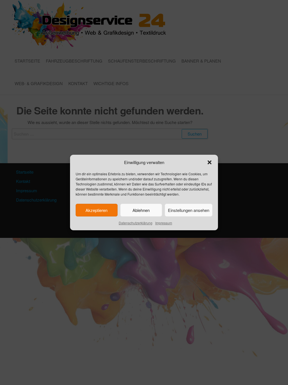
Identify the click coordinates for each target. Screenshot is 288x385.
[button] (209, 162)
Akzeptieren (96, 210)
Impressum (163, 222)
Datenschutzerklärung (135, 222)
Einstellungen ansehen (188, 210)
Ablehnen (141, 210)
